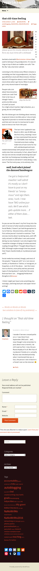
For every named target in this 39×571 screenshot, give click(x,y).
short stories (13, 534)
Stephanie (5, 339)
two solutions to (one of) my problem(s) (20, 310)
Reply (16, 367)
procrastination (10, 526)
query (17, 526)
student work (8, 537)
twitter (13, 540)
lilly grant (20, 504)
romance (13, 531)
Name (4, 407)
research (18, 529)
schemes (7, 534)
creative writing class (11, 495)
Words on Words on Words (14, 307)
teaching (17, 536)
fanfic (21, 495)
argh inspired (19, 484)
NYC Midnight (16, 521)
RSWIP (18, 531)
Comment (5, 392)
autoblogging (12, 487)
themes (6, 540)
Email (4, 411)
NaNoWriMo (22, 22)
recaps (13, 529)
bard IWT (6, 492)
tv (10, 540)
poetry (12, 524)
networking (8, 521)
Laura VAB (20, 501)
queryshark (7, 529)
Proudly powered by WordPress (20, 567)
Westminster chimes (23, 59)
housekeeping (14, 498)
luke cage (20, 508)
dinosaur (14, 276)
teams (22, 537)
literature (14, 508)
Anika (13, 484)
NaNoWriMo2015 (8, 514)
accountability (11, 480)
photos (6, 523)
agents (19, 481)
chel (11, 491)
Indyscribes (9, 501)
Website (5, 416)
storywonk (20, 534)
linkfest (7, 508)
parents (22, 521)
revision (7, 532)
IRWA (15, 501)
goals (7, 497)
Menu (4, 11)
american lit (7, 484)
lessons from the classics (10, 505)
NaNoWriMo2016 (24, 24)
